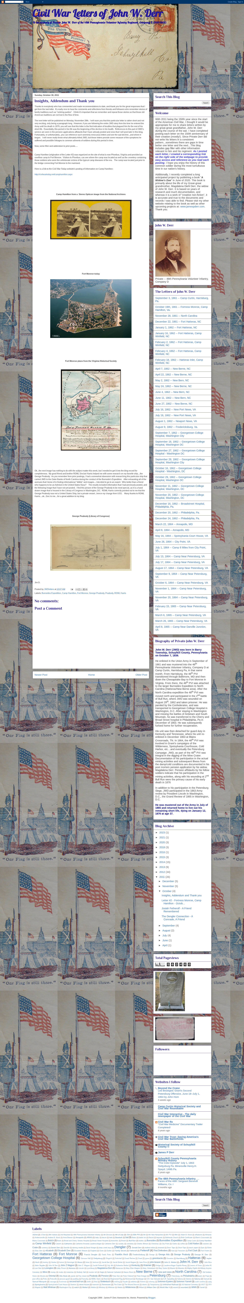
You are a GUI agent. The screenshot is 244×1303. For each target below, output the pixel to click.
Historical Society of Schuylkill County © (176, 1145)
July (165, 935)
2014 (162, 862)
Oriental (52, 1276)
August (166, 930)
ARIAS (89, 1237)
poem (200, 1276)
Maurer (172, 1268)
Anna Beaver (68, 1237)
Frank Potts (106, 1255)
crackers (206, 1244)
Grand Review (130, 1258)
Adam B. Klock (186, 1235)
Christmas (155, 1244)
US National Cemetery (190, 1285)
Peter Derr (116, 1276)
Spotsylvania (40, 1285)
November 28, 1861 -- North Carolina (176, 315)
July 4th (110, 1265)
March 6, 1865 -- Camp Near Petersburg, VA (180, 615)
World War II (165, 1287)
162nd (34, 1235)
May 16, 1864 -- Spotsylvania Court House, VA (181, 535)
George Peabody (96, 593)
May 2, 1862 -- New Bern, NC (172, 380)
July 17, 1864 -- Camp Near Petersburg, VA (180, 562)
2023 (162, 832)
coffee (182, 1244)
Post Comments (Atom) (97, 682)
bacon (104, 1237)
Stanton (73, 1285)
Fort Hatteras (42, 1254)
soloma (134, 1282)
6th (144, 1235)
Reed (106, 1279)
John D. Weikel (170, 1262)
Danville (66, 1248)
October (167, 891)
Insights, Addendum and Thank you (182, 895)
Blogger (151, 1298)
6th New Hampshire (155, 1235)
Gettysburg (98, 1258)
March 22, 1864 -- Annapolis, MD (174, 524)
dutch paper (193, 1248)
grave (147, 1258)
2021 (162, 837)
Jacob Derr (106, 1262)
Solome (143, 1282)
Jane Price (143, 1262)
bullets (141, 1241)
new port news (165, 1272)
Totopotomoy (155, 1285)
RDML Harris (120, 593)
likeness (72, 1268)
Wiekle (119, 1287)
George (152, 1255)
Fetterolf (144, 1250)
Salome (188, 1279)
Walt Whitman (49, 1287)
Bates (134, 1237)
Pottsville (53, 1279)
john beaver (155, 1262)
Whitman (111, 1287)
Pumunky (84, 1279)
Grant (140, 1258)
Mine (45, 1272)
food (172, 1251)
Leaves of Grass (196, 1265)
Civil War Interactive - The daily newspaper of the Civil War (177, 1115)
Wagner (37, 1287)
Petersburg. (175, 1276)
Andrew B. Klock (54, 1237)
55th (128, 1235)
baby (97, 1237)
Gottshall (118, 1258)
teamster (95, 1285)
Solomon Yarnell (183, 1281)
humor (61, 1262)
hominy (45, 1262)
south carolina (200, 1282)
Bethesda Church (171, 1237)
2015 (162, 857)
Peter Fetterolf (128, 1276)
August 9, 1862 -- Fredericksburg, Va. (176, 427)
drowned (161, 1248)
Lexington (48, 1268)
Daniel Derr (55, 1248)
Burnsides (151, 1240)
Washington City (65, 1287)
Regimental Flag (116, 1279)
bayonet (159, 1237)
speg (210, 1282)
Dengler (120, 1247)
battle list (142, 1237)
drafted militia (150, 1248)
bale (110, 1237)
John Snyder (40, 1265)
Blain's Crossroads (202, 1237)
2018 (162, 847)
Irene (87, 1262)
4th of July (119, 1235)
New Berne (144, 1271)
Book (59, 1241)
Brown (123, 1241)
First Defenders (161, 1250)
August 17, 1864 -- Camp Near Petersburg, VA (181, 568)
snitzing (117, 1282)
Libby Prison (61, 1268)
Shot (95, 1282)
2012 (162, 872)
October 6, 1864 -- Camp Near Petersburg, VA (181, 582)
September (169, 925)
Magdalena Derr (104, 1268)
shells (89, 1282)
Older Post (141, 674)
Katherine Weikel (122, 1265)
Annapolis (79, 1237)
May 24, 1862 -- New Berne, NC (173, 386)
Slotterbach (105, 1281)
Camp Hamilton (69, 593)
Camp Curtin (191, 1241)
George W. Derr (201, 1254)
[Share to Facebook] (84, 589)
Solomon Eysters (165, 1281)
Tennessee (106, 1285)
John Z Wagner (67, 1265)
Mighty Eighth (192, 1268)
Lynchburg (90, 1268)
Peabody (109, 593)
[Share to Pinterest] (86, 589)
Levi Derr (38, 1268)
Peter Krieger (142, 1276)
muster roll (93, 1272)
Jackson (95, 1262)
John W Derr (53, 1265)
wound (175, 1287)
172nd (43, 1235)
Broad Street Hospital (100, 1241)
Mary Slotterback (149, 1268)
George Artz (164, 1254)
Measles (181, 1268)
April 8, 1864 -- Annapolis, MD (172, 530)
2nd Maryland (65, 1235)
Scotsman (62, 1282)
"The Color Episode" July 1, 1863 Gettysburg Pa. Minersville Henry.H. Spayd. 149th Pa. (177, 1166)
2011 (162, 877)
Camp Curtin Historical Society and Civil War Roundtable (179, 1107)
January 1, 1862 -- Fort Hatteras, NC (176, 327)
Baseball (118, 1237)
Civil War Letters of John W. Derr (98, 13)
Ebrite (209, 1248)
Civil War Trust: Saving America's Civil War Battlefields (178, 1137)
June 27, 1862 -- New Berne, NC (173, 403)
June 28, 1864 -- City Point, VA (172, 541)
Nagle (102, 1272)
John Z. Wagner (84, 1265)
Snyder (125, 1282)
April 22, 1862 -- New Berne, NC (173, 374)
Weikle (93, 1287)
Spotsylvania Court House (57, 1285)
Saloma (180, 1279)
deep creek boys (105, 1248)
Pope (207, 1276)
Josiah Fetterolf (98, 1265)
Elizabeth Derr (64, 1250)
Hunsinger (70, 1262)
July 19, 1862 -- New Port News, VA (175, 415)
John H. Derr (189, 1261)
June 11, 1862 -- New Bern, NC (173, 397)
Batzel (151, 1237)
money (53, 1272)
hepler (209, 1258)
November (168, 886)
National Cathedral (114, 1272)
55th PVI (136, 1235)
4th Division (107, 1235)
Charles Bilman (142, 1244)
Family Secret (120, 1251)
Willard (141, 1287)
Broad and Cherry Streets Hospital (76, 1241)
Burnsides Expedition (51, 593)
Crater (35, 1247)
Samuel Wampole (39, 1282)
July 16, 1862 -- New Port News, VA (175, 409)
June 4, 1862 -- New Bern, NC (172, 392)
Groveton (169, 1258)
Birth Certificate (186, 1237)
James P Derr (166, 1152)
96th (176, 1235)
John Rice (208, 1262)
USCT (203, 1285)
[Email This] (76, 589)
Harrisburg (180, 1258)
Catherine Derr (109, 1244)
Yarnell (202, 1287)
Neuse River (128, 1272)
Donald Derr (137, 1248)
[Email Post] (72, 589)
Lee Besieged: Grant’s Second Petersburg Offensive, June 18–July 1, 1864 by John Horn (179, 1093)
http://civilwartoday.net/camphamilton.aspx (53, 174)
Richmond (129, 1279)
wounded (184, 1287)
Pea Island (82, 1276)
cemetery (130, 1244)
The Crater (118, 1285)
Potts (45, 1279)
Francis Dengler (90, 1254)
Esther (109, 1251)
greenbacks (157, 1258)
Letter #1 (208, 1265)
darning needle (77, 1248)
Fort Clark (192, 1250)
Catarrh (58, 1244)
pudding (76, 1279)
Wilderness (130, 1287)
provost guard (65, 1279)
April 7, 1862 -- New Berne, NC (172, 368)
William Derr (152, 1287)
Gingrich (109, 1258)
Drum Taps (171, 1248)
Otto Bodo (63, 1276)
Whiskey (102, 1287)
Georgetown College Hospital (53, 1258)
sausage (53, 1282)
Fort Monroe (82, 593)
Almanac (208, 1235)
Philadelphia (189, 1276)
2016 (162, 852)
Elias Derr (38, 1251)
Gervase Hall (85, 1258)
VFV (210, 1285)
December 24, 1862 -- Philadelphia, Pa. (177, 518)
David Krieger (91, 1248)
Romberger (140, 1279)
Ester (102, 1251)
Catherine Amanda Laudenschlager (88, 1244)
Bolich (51, 1240)
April (165, 945)
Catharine (68, 1244)
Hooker (53, 1262)
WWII (193, 1287)
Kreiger (158, 1265)
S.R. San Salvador (153, 1279)
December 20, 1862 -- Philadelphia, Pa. (177, 512)
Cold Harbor (193, 1243)
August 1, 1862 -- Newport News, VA (176, 421)
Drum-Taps (182, 1248)
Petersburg (157, 1275)
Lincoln (81, 1268)
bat (127, 1237)
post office (36, 1279)
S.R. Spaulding (168, 1279)
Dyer (202, 1248)
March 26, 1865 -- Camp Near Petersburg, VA (181, 621)
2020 (162, 842)
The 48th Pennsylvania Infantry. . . (178, 1178)
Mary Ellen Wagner (133, 1268)
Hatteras (194, 1258)
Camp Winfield (43, 1243)
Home (91, 674)
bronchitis (114, 1241)
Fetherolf (133, 1251)
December (168, 881)
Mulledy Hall (81, 1272)
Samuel (206, 1279)
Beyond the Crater (169, 1088)
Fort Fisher (205, 1251)
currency (45, 1248)
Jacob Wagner (130, 1262)
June (165, 940)
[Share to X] (81, 589)
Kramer (147, 1265)
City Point (165, 1244)
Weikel (85, 1287)
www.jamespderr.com (192, 206)
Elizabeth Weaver (80, 1251)
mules (61, 1272)
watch (76, 1287)
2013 (162, 867)
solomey (151, 1282)
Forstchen (181, 1251)
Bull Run (132, 1241)
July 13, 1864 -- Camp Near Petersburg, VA (180, 556)
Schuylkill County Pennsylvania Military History (177, 1159)
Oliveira (42, 1276)
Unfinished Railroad (170, 1285)
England (93, 1251)
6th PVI (168, 1235)
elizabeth (49, 1250)
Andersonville (40, 1237)
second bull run (76, 1281)
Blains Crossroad (38, 1241)
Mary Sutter (162, 1268)
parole (73, 1276)
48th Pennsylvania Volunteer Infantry (87, 1235)
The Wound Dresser (132, 1285)
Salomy (197, 1279)
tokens (144, 1285)
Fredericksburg (139, 1254)
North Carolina (185, 1271)
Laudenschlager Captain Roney (175, 1265)
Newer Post (41, 674)
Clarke (174, 1244)
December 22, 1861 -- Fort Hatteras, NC (178, 321)
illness (79, 1262)
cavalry (121, 1244)
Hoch (37, 1262)
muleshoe (69, 1272)
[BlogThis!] (79, 589)
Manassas (119, 1268)
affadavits (198, 1235)
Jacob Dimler (117, 1262)
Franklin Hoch (121, 1254)
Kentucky (136, 1265)
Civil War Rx (165, 1121)
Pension (105, 1276)
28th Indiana (52, 1235)
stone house (84, 1285)
